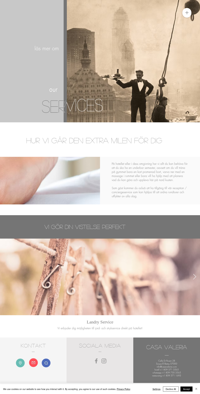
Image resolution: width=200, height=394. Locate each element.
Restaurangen (161, 151)
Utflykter (158, 154)
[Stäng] (196, 389)
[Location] (20, 363)
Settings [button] (156, 389)
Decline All (171, 389)
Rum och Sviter (162, 149)
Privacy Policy (123, 389)
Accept (186, 389)
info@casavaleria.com (167, 366)
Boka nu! (158, 148)
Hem (156, 147)
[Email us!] (33, 362)
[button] (186, 13)
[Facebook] (96, 361)
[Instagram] (104, 361)
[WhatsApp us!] (46, 363)
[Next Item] (194, 277)
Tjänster (158, 152)
